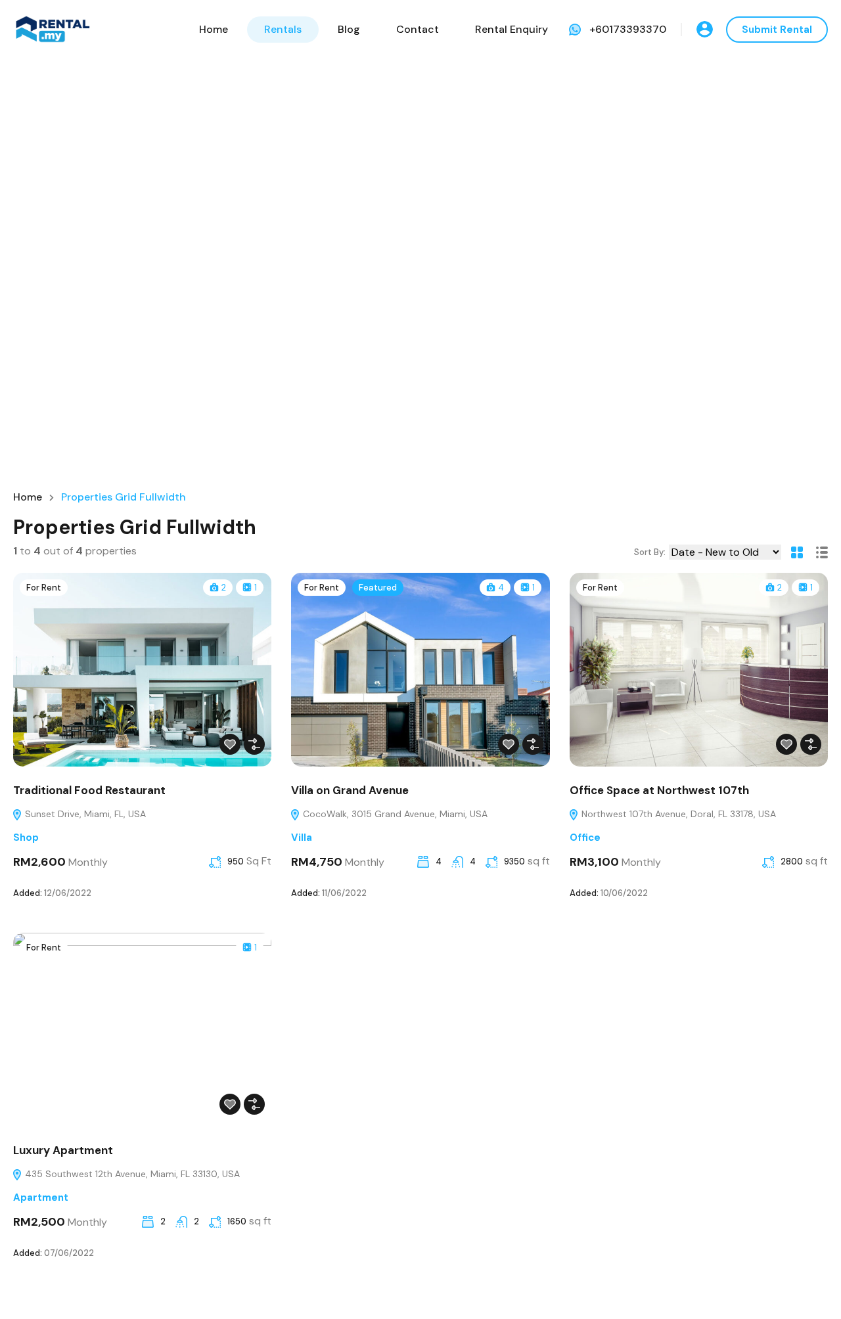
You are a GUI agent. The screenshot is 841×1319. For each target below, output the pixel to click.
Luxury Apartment (63, 1150)
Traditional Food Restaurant (89, 790)
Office (585, 837)
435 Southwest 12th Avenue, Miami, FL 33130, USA (131, 1174)
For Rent (43, 587)
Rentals (283, 29)
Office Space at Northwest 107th (659, 790)
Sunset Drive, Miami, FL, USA (84, 814)
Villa (301, 837)
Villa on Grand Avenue (350, 790)
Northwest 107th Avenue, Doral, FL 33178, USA (677, 814)
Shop (26, 837)
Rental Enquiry (511, 29)
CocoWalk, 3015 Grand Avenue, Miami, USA (394, 814)
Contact (417, 29)
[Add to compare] (254, 744)
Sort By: (650, 552)
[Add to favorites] (229, 744)
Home (213, 29)
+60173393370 (627, 29)
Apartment (40, 1197)
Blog (349, 29)
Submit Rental (777, 29)
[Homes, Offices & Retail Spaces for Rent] (52, 28)
